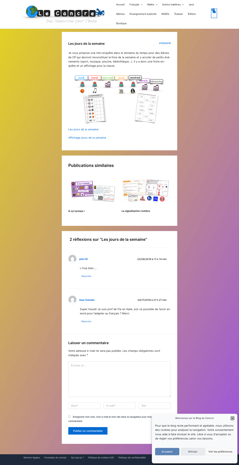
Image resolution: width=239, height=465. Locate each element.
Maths (150, 4)
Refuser (193, 451)
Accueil (120, 4)
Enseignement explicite (143, 13)
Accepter (167, 451)
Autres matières (171, 4)
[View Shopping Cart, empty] (214, 13)
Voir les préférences (220, 451)
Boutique (121, 23)
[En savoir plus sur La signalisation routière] (146, 190)
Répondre (86, 276)
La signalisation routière (136, 210)
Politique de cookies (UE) (101, 457)
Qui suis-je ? (77, 457)
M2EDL (165, 13)
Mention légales (32, 457)
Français (134, 4)
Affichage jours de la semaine (87, 137)
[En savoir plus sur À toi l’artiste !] (93, 190)
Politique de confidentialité (132, 457)
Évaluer (178, 13)
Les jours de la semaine (83, 129)
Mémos (120, 13)
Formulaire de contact (55, 457)
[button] (232, 418)
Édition (192, 13)
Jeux (191, 4)
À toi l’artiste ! (76, 211)
